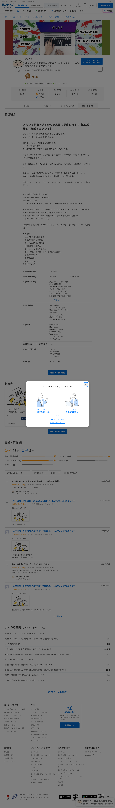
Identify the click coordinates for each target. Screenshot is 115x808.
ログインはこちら (57, 419)
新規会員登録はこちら (57, 423)
